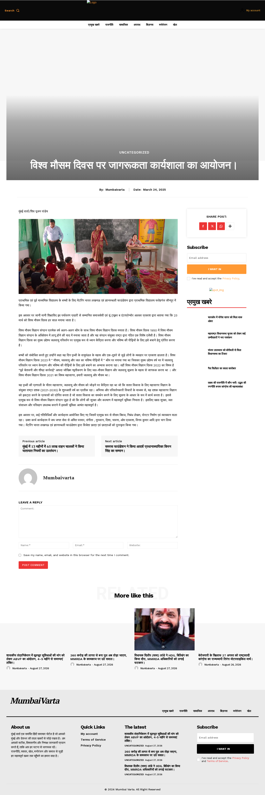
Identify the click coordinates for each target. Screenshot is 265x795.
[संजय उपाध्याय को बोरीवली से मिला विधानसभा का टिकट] (196, 352)
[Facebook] (203, 226)
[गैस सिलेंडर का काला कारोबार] (196, 368)
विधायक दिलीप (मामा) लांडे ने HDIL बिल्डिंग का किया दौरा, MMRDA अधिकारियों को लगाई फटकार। (161, 659)
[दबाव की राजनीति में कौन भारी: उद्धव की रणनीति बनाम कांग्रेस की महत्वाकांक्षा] (196, 384)
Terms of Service (217, 761)
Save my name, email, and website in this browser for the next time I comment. (76, 555)
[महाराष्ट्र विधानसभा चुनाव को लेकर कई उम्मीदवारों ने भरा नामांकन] (196, 335)
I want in (214, 269)
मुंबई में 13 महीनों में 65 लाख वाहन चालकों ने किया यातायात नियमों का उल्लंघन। (53, 448)
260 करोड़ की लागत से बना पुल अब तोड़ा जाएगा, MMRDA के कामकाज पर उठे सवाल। (98, 657)
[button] (13, 10)
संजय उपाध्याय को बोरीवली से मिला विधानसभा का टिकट (224, 352)
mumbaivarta (115, 189)
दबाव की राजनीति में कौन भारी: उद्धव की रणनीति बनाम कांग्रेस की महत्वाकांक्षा (227, 384)
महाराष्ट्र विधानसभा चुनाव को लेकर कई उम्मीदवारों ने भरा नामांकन (227, 335)
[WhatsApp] (221, 226)
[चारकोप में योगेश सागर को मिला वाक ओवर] (196, 319)
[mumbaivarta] (28, 477)
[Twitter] (212, 226)
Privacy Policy (230, 278)
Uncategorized (134, 152)
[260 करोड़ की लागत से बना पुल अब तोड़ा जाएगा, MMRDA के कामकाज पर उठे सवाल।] (100, 629)
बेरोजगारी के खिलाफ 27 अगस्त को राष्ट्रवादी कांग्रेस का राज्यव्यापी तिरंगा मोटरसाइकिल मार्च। (225, 657)
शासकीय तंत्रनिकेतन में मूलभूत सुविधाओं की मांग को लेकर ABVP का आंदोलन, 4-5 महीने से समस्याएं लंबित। (35, 659)
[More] (230, 226)
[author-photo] (8, 668)
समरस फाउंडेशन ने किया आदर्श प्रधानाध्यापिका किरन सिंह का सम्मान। (138, 448)
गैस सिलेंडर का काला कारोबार (222, 368)
